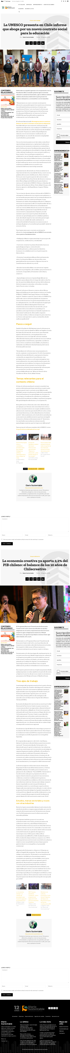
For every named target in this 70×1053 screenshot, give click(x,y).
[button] (19, 11)
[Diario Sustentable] (34, 479)
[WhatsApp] (39, 43)
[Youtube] (68, 1)
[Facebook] (62, 1)
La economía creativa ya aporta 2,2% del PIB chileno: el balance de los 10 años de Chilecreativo (58, 157)
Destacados (4, 106)
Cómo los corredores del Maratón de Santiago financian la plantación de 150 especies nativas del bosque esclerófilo (48, 1042)
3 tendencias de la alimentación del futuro (17, 509)
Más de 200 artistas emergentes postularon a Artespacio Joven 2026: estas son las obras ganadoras (28, 1036)
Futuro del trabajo (35, 20)
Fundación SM (33, 469)
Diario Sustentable (28, 37)
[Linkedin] (43, 43)
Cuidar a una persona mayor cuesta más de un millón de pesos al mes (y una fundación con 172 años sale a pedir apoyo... (48, 1035)
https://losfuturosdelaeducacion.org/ (28, 429)
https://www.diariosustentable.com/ (34, 488)
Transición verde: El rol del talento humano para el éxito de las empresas (52, 509)
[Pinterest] (35, 43)
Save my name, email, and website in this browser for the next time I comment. (23, 539)
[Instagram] (64, 1)
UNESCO (41, 469)
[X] (66, 1)
